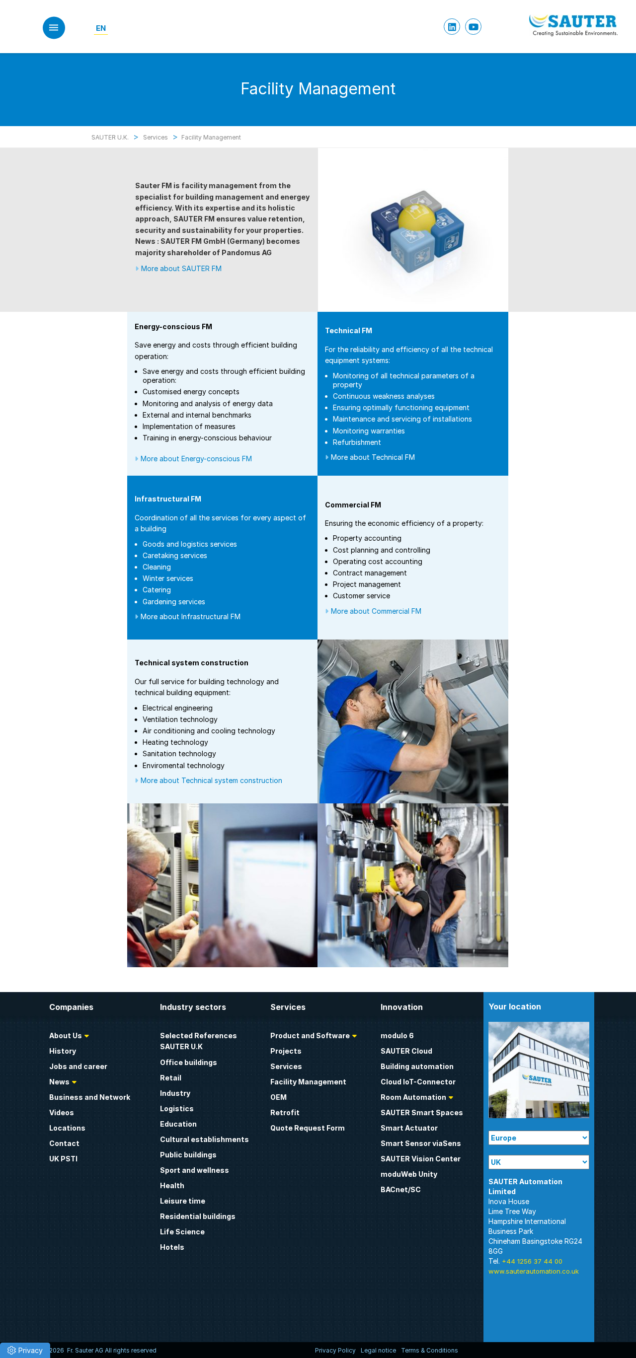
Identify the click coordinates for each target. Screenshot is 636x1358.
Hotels (172, 1247)
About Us (65, 1035)
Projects (286, 1051)
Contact (64, 1143)
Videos (61, 1112)
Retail (170, 1077)
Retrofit (285, 1112)
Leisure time (182, 1201)
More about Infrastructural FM (190, 616)
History (62, 1051)
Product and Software (310, 1035)
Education (178, 1124)
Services (286, 1066)
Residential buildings (198, 1216)
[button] (25, 1350)
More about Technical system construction (211, 780)
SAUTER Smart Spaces (422, 1112)
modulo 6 (397, 1035)
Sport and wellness (194, 1170)
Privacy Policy (335, 1350)
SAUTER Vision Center (421, 1158)
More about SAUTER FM (181, 268)
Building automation (417, 1066)
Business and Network (89, 1097)
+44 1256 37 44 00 (532, 1261)
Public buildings (188, 1154)
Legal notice (378, 1350)
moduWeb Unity (409, 1174)
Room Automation (413, 1097)
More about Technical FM (373, 457)
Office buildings (188, 1062)
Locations (67, 1128)
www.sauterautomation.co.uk (533, 1271)
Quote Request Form (307, 1128)
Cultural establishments (204, 1139)
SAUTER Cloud (406, 1051)
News (59, 1081)
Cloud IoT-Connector (418, 1081)
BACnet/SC (401, 1189)
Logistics (177, 1108)
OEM (278, 1097)
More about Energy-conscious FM (196, 458)
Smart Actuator (409, 1128)
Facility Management (308, 1081)
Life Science (182, 1231)
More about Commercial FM (376, 611)
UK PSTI (63, 1158)
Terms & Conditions (429, 1350)
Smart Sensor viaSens (421, 1143)
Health (172, 1185)
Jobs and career (78, 1066)
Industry (175, 1093)
